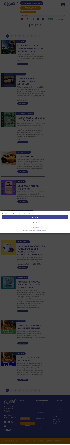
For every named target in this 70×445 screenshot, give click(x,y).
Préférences (35, 227)
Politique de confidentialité (39, 230)
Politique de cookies (27, 230)
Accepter (35, 217)
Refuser (35, 222)
